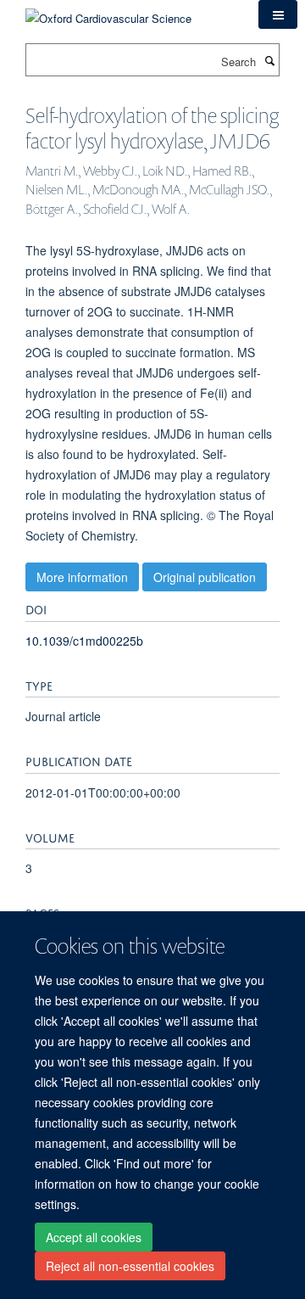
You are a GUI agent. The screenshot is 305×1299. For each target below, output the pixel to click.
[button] (277, 14)
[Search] (269, 60)
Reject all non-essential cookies (130, 1265)
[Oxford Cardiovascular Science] (108, 12)
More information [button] (82, 576)
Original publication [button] (204, 576)
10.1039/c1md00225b (84, 640)
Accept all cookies (93, 1237)
